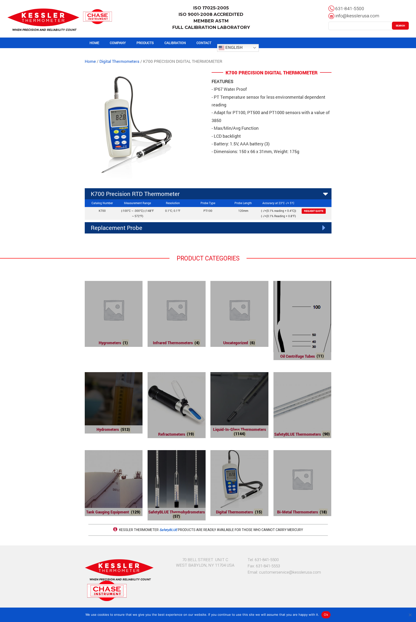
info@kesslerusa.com (357, 16)
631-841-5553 (268, 566)
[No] (410, 614)
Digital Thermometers (119, 61)
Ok (326, 614)
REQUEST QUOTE (313, 211)
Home (90, 61)
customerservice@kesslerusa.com (290, 572)
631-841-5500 (349, 8)
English (233, 47)
